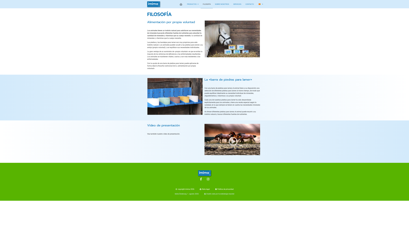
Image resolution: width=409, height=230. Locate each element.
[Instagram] (208, 179)
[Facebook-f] (200, 179)
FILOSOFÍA (207, 4)
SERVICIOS (237, 4)
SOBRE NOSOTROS (222, 4)
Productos (192, 4)
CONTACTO (250, 4)
